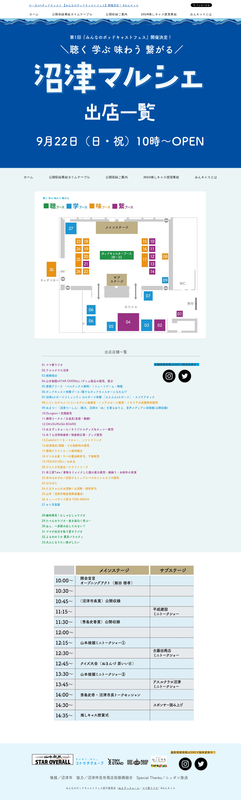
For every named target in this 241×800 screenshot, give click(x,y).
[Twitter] (184, 376)
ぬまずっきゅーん (129, 788)
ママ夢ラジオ (150, 788)
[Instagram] (169, 376)
